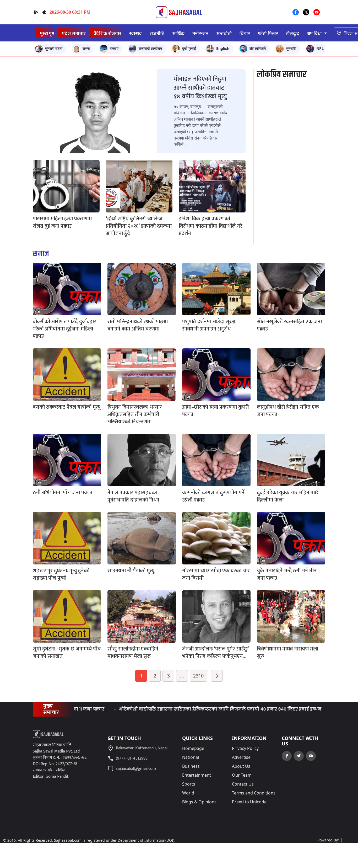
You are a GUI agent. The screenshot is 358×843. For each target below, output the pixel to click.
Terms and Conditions (253, 793)
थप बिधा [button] (315, 34)
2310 (198, 676)
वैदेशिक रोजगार (107, 34)
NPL (320, 48)
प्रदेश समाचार (74, 34)
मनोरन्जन (200, 34)
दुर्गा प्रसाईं (189, 48)
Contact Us (243, 784)
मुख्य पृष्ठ (47, 34)
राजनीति (157, 34)
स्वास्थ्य (135, 34)
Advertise (241, 757)
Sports (188, 784)
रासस (86, 48)
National (190, 757)
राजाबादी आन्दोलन (150, 48)
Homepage (193, 748)
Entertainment (196, 775)
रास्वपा (114, 48)
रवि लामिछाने (257, 48)
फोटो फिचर (268, 34)
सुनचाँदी (291, 48)
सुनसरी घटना (53, 48)
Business (191, 766)
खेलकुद (292, 34)
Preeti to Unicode (249, 802)
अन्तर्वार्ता (224, 34)
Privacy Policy (245, 748)
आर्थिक (178, 34)
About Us (241, 766)
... (182, 676)
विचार (245, 34)
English (222, 48)
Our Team (242, 775)
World (188, 793)
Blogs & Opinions (199, 802)
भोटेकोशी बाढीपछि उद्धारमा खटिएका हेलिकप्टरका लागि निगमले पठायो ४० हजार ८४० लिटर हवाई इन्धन (192, 709)
